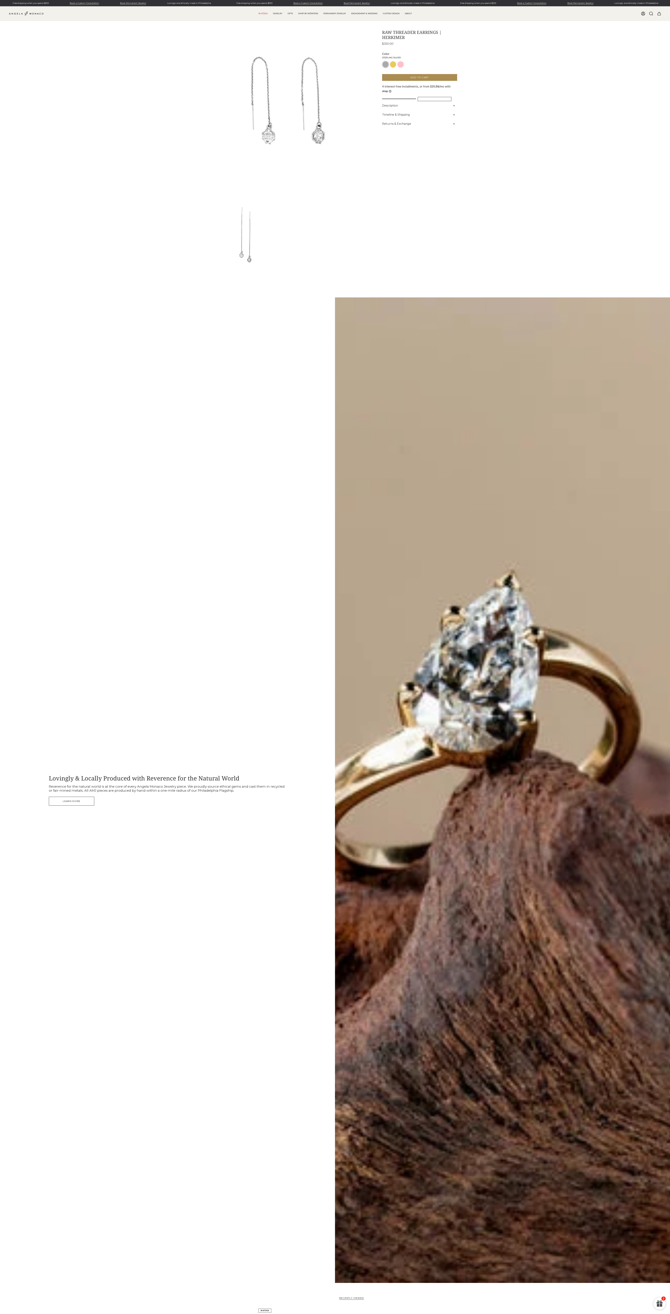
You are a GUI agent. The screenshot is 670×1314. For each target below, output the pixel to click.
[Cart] (659, 14)
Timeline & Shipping (396, 114)
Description (390, 105)
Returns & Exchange (396, 123)
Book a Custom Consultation (84, 3)
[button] (277, 13)
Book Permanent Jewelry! (133, 3)
